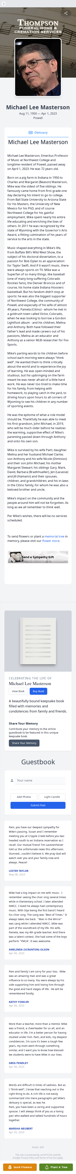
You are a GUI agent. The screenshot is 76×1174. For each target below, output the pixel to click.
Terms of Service (48, 1157)
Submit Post (38, 805)
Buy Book (38, 691)
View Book (18, 691)
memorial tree (54, 536)
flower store (50, 541)
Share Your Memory (24, 743)
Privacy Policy (27, 1157)
